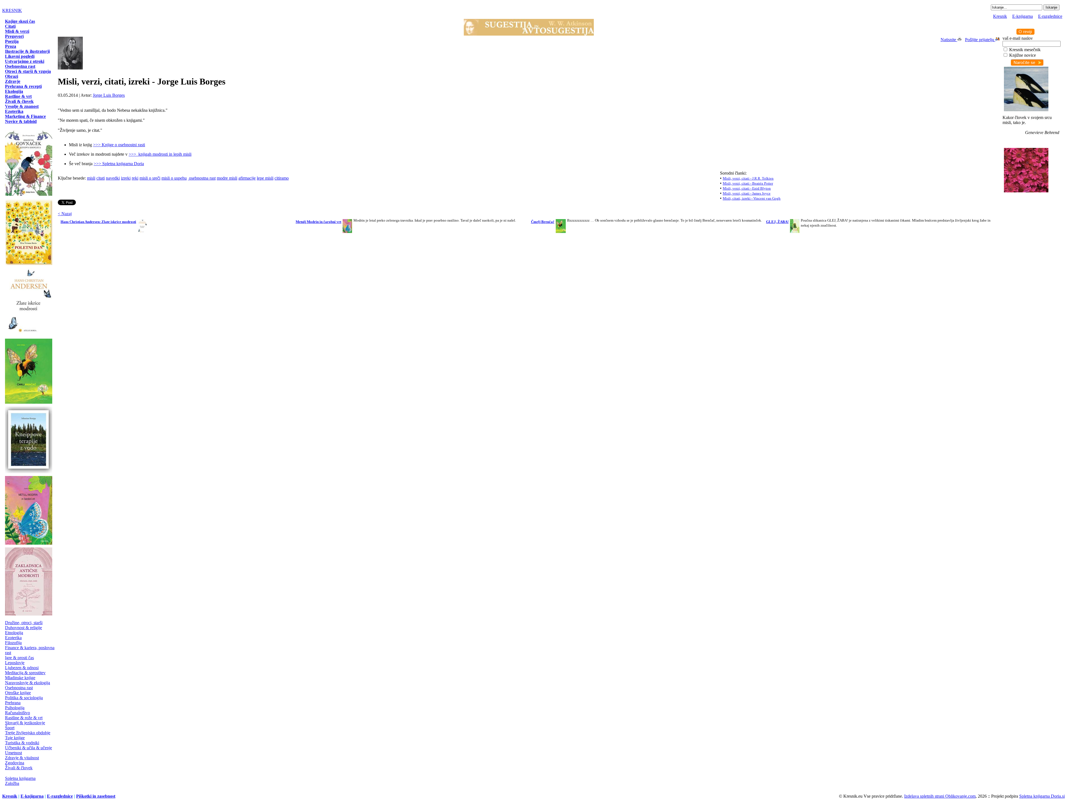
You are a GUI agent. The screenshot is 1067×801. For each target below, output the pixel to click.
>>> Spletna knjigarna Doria (119, 163)
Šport (9, 727)
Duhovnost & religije (23, 627)
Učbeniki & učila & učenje (28, 747)
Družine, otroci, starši (24, 622)
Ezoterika (13, 637)
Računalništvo (17, 712)
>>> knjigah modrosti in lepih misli (160, 154)
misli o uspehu (174, 178)
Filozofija (13, 642)
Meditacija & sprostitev (25, 672)
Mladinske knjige (20, 677)
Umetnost (13, 752)
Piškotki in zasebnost (95, 796)
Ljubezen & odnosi (22, 667)
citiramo (282, 178)
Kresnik (1000, 16)
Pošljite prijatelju (980, 39)
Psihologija (14, 707)
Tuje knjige (15, 737)
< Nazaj (65, 213)
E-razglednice (1050, 16)
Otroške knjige (18, 692)
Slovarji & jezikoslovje (25, 722)
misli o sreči (149, 178)
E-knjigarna (1022, 16)
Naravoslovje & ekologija (27, 682)
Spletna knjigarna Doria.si (1042, 796)
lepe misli (265, 178)
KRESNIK (12, 10)
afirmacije (247, 178)
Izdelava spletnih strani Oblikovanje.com (940, 796)
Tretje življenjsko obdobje (27, 732)
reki (135, 178)
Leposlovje (14, 662)
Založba (12, 783)
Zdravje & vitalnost (22, 757)
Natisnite (949, 39)
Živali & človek (19, 767)
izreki (126, 178)
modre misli (227, 178)
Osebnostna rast (19, 687)
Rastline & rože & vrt (24, 717)
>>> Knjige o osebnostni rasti (119, 144)
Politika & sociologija (24, 697)
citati (100, 178)
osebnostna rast (202, 178)
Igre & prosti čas (19, 657)
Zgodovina (14, 762)
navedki (113, 178)
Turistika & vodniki (22, 742)
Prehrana (13, 702)
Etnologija (14, 632)
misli (91, 178)
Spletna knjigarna (20, 778)
